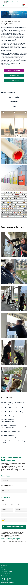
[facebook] (2, 579)
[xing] (7, 579)
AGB (2, 567)
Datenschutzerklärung (6, 571)
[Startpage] (13, 1)
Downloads (4, 565)
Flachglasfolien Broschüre (14, 81)
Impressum (4, 569)
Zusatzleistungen (5, 576)
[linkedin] (5, 579)
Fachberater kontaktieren (14, 70)
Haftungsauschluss (5, 574)
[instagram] (10, 579)
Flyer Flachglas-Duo (14, 75)
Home (2, 9)
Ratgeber (8, 64)
